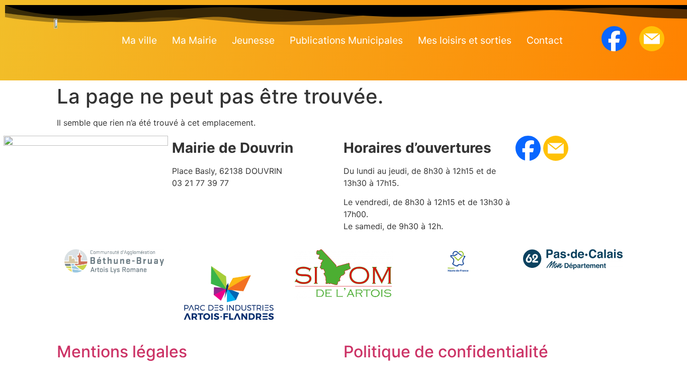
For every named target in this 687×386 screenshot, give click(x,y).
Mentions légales (122, 351)
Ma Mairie (194, 40)
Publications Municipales (346, 40)
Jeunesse (253, 40)
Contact (545, 40)
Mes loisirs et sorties (464, 40)
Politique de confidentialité (445, 351)
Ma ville (139, 40)
